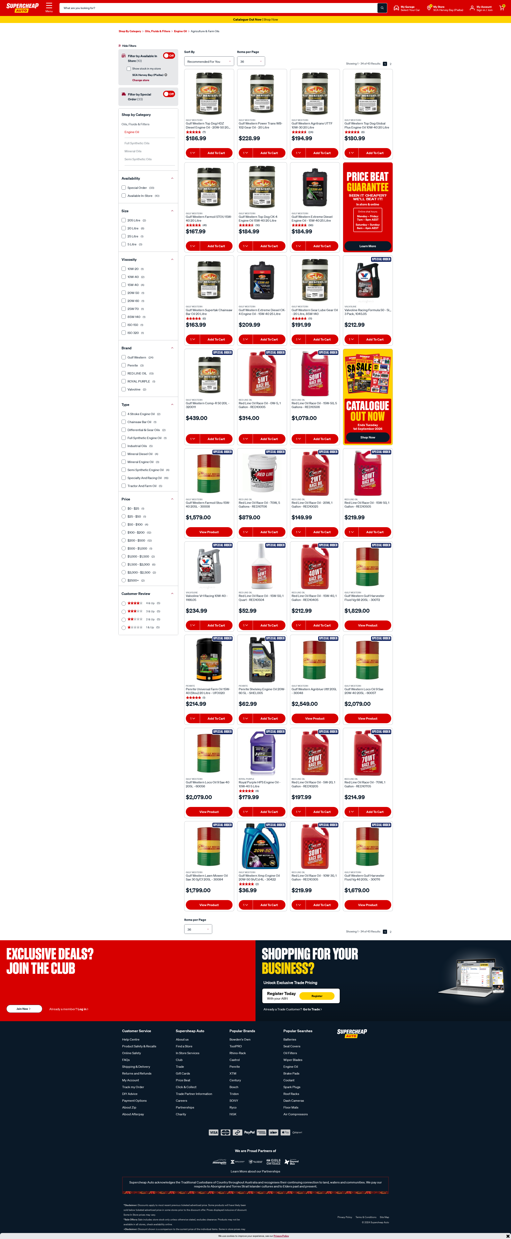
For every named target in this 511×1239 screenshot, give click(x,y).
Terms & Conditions (366, 1217)
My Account (130, 1080)
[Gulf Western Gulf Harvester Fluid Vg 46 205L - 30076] (368, 846)
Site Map (384, 1217)
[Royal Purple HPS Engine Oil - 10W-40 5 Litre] (262, 752)
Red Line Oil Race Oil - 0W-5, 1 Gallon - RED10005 (260, 405)
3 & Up (144, 611)
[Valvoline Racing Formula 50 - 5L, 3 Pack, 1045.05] (368, 280)
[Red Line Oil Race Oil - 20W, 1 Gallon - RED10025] (315, 473)
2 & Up (144, 619)
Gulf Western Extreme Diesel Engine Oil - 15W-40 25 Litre (312, 218)
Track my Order (133, 1087)
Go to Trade (311, 1009)
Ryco (233, 1107)
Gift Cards (183, 1073)
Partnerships (185, 1107)
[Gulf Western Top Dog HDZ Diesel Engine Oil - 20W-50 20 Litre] (209, 94)
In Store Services (187, 1053)
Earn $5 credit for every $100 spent (255, 19)
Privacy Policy (281, 1236)
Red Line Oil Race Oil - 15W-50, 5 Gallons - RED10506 (314, 405)
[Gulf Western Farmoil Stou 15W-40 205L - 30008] (209, 473)
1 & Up (143, 627)
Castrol (235, 1060)
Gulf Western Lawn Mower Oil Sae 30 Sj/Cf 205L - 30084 (207, 877)
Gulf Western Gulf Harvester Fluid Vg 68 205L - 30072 (364, 598)
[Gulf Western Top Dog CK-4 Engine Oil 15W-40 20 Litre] (262, 187)
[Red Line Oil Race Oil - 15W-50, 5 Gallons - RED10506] (315, 373)
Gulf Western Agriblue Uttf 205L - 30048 (314, 691)
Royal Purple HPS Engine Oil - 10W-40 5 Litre (259, 784)
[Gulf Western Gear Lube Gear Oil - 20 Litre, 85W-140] (315, 280)
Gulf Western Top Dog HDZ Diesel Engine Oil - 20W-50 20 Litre (207, 125)
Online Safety (131, 1053)
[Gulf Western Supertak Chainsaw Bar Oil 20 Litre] (209, 280)
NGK (233, 1114)
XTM (233, 1073)
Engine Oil (132, 132)
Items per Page (248, 52)
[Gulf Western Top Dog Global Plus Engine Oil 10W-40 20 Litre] (368, 94)
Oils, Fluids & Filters (136, 124)
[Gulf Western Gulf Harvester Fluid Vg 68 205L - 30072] (368, 566)
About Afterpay (133, 1114)
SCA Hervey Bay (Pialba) (448, 10)
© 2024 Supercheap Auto (375, 1222)
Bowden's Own (240, 1039)
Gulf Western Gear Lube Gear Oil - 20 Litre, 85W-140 (315, 312)
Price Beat (183, 1080)
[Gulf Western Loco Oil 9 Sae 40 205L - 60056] (209, 752)
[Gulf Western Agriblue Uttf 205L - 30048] (315, 659)
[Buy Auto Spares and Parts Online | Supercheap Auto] (22, 8)
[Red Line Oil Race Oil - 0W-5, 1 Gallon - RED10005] (262, 373)
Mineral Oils (133, 151)
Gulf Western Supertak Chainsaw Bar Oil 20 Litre (209, 312)
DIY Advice (130, 1094)
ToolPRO (236, 1046)
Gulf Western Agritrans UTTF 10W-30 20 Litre (312, 125)
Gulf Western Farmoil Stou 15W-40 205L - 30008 (208, 504)
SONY (234, 1101)
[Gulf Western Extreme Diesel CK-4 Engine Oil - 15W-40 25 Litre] (262, 280)
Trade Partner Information (194, 1094)
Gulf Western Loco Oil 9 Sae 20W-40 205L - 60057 (364, 691)
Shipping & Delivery (136, 1067)
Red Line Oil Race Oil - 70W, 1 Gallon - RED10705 (365, 784)
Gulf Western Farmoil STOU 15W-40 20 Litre (209, 218)
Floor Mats (290, 1107)
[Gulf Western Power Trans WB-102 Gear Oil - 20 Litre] (262, 94)
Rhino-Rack (238, 1053)
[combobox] (209, 61)
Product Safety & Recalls (139, 1046)
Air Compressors (295, 1114)
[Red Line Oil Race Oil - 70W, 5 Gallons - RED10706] (262, 473)
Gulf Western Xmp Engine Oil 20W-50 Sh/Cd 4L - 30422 (259, 877)
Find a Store (184, 1046)
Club (179, 1060)
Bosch (234, 1087)
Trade (180, 1067)
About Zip (129, 1107)
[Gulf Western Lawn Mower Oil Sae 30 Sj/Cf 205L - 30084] (209, 846)
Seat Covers (291, 1046)
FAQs (126, 1060)
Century (235, 1080)
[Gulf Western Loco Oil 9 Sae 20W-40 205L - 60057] (368, 659)
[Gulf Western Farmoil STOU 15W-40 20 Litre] (209, 187)
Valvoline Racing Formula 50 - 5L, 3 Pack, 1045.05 (368, 312)
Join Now (23, 1009)
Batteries (289, 1039)
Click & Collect (186, 1087)
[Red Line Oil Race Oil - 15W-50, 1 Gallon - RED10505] (368, 473)
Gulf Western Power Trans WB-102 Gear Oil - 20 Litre (260, 125)
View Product (209, 532)
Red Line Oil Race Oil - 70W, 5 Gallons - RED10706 (259, 504)
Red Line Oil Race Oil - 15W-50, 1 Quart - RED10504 (261, 598)
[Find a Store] (429, 8)
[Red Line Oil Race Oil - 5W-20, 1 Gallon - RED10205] (315, 752)
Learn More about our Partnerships (255, 1171)
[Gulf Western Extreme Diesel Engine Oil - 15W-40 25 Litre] (315, 187)
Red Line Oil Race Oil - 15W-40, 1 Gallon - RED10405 (314, 598)
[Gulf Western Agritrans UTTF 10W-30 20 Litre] (315, 94)
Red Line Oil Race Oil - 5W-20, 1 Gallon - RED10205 (313, 784)
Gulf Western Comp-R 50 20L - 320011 (207, 405)
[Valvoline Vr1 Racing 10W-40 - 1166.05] (209, 566)
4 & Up (144, 603)
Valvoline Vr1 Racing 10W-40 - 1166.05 (207, 598)
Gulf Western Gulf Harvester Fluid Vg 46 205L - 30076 (364, 877)
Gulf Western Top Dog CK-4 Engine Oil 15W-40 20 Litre (258, 218)
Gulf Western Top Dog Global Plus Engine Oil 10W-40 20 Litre (367, 125)
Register (317, 996)
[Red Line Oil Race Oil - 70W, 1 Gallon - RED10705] (368, 752)
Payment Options (134, 1101)
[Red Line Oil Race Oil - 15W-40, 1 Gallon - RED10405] (315, 566)
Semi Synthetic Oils (138, 159)
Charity (181, 1114)
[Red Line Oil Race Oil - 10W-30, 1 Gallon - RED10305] (315, 846)
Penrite (235, 1067)
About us (182, 1039)
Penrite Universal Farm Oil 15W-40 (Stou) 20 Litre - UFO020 (208, 691)
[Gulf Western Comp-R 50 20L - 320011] (209, 373)
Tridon (234, 1094)
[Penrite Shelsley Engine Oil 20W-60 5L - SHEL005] (262, 659)
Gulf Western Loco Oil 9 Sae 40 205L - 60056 (207, 784)
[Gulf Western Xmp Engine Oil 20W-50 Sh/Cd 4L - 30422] (262, 846)
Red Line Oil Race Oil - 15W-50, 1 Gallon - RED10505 (367, 504)
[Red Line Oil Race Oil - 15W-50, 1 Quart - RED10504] (262, 566)
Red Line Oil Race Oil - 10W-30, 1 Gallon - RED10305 (314, 877)
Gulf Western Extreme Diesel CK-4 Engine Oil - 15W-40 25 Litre (262, 312)
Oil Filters (290, 1053)
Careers (181, 1101)
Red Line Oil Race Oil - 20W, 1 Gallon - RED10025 (312, 504)
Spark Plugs (291, 1087)
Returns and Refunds (137, 1073)
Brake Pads (291, 1073)
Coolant (288, 1080)
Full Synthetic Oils (137, 143)
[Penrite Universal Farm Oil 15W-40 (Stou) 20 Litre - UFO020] (209, 659)
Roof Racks (291, 1094)
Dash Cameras (293, 1101)
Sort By (189, 52)
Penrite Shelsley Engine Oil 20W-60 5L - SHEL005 (262, 691)
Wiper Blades (292, 1060)
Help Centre (131, 1039)
